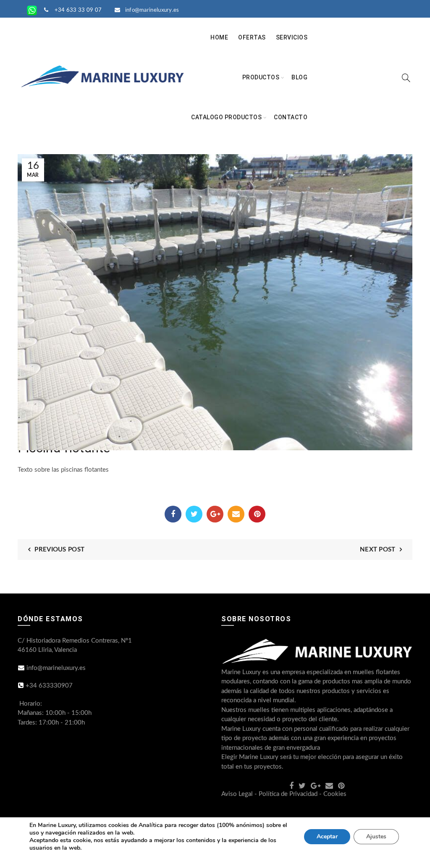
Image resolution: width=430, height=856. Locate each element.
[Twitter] (194, 514)
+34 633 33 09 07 (78, 10)
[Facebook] (173, 514)
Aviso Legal (237, 794)
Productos (261, 77)
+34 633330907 (49, 686)
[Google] (215, 514)
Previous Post (59, 549)
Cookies (334, 794)
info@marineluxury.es (152, 10)
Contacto (290, 117)
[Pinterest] (257, 514)
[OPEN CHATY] (406, 834)
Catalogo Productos (226, 117)
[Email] (236, 514)
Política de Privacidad (288, 794)
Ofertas (252, 37)
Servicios (292, 37)
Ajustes (376, 836)
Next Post (378, 549)
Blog (299, 77)
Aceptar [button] (327, 836)
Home (219, 37)
